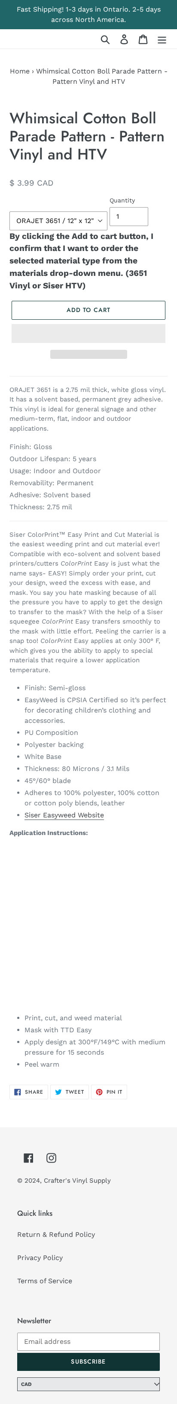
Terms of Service (44, 1281)
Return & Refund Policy (56, 1234)
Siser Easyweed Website (64, 815)
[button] (88, 333)
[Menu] (162, 39)
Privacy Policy (40, 1258)
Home (20, 71)
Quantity (122, 200)
